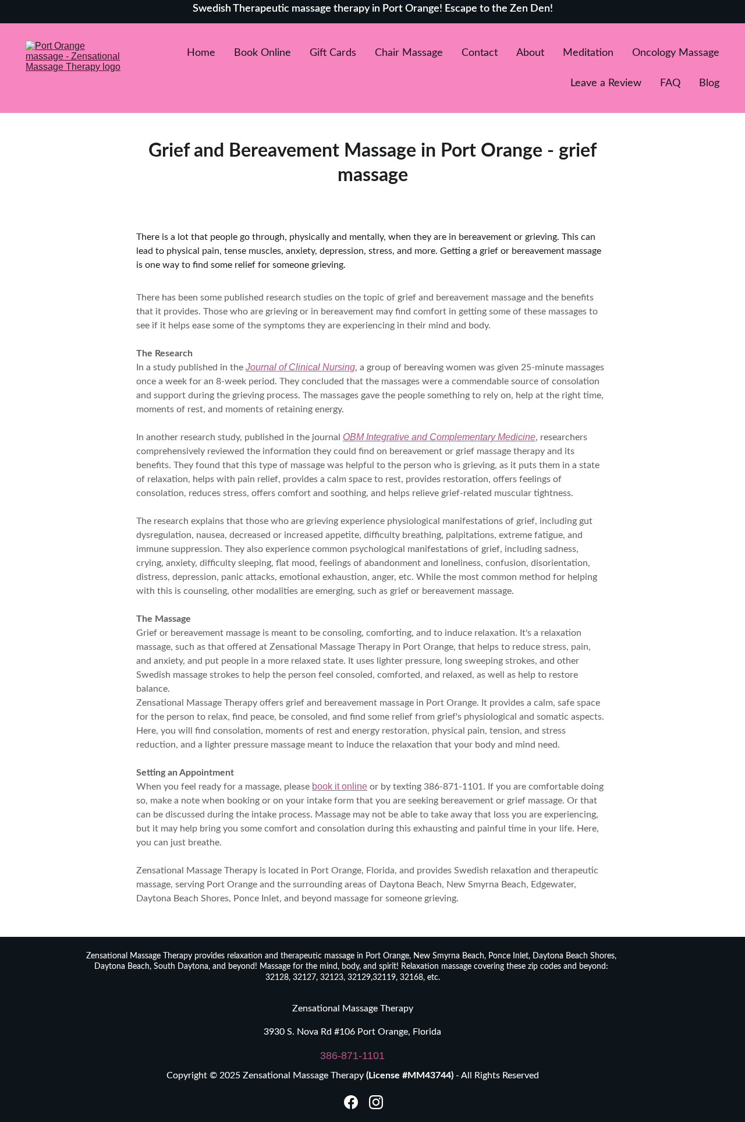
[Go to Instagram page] (376, 1102)
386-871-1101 (352, 1055)
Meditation (588, 53)
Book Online (262, 53)
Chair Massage (409, 53)
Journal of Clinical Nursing (300, 367)
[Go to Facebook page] (351, 1102)
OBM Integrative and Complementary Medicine (439, 437)
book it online (339, 786)
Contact (480, 53)
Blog (709, 83)
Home (201, 53)
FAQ (670, 83)
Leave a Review (605, 83)
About (530, 53)
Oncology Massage (675, 53)
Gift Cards (333, 53)
